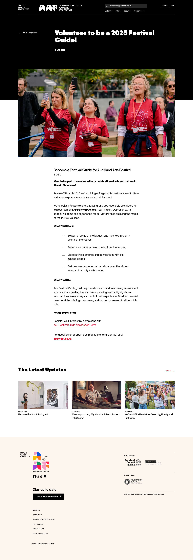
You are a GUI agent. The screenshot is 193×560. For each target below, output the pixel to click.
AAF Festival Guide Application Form (75, 325)
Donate (164, 5)
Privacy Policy (38, 529)
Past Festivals (38, 524)
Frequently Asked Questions (44, 519)
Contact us (37, 515)
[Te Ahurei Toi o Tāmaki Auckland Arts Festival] (41, 462)
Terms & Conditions (40, 533)
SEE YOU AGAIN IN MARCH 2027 (23, 7)
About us (36, 510)
